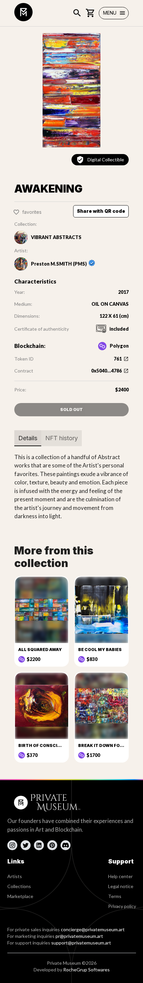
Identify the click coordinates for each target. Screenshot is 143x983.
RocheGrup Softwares (86, 969)
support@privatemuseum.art (81, 942)
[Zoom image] (71, 90)
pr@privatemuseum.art (79, 936)
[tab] (27, 438)
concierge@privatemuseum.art (93, 929)
